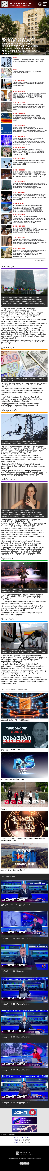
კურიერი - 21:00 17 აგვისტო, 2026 (16, 1004)
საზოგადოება (9, 410)
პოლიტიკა (7, 266)
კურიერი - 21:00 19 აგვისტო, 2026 (16, 938)
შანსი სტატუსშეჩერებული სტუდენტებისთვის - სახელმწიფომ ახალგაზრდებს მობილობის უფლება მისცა (23, 466)
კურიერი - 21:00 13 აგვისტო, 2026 (16, 1070)
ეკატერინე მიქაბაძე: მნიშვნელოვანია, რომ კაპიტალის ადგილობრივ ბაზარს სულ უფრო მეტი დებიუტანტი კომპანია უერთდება (22, 399)
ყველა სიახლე (39, 260)
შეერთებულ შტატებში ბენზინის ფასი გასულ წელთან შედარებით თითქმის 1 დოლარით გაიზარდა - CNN (23, 651)
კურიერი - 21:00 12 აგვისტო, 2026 (16, 1103)
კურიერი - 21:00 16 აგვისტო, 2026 (16, 1037)
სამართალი (8, 479)
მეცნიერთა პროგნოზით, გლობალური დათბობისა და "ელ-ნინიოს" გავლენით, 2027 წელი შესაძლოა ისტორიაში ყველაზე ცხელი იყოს (24, 673)
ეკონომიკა (7, 347)
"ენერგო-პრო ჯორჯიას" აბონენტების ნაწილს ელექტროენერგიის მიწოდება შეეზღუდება (20, 442)
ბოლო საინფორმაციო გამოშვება (26, 1120)
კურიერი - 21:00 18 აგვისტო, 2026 (16, 971)
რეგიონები (7, 558)
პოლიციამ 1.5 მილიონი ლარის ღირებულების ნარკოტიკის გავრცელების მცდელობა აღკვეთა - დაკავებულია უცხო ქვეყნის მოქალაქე (21, 543)
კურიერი (4, 908)
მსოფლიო (7, 619)
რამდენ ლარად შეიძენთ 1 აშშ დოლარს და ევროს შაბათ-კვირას (22, 379)
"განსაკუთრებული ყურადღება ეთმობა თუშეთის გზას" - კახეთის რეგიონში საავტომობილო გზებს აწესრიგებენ (22, 597)
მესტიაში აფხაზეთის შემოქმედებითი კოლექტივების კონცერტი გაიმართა (23, 590)
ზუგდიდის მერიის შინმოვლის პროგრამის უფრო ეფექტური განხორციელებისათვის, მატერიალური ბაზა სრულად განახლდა (22, 608)
